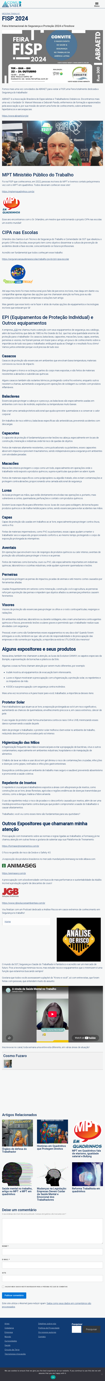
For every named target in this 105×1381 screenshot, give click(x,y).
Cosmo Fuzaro (15, 1056)
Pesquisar (77, 1324)
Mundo (8, 1337)
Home (8, 921)
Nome (5, 1246)
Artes (7, 1324)
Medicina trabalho (11, 14)
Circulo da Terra (12, 1350)
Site (4, 1273)
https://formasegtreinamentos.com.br (20, 846)
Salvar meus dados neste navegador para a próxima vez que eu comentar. (36, 1287)
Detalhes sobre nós (47, 1324)
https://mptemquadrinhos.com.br (18, 191)
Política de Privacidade (48, 1328)
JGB (15, 329)
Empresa (9, 1332)
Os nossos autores (47, 1332)
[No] (102, 1374)
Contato (42, 1337)
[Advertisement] (52, 1089)
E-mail (6, 1259)
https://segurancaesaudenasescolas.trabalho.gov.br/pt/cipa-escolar (35, 259)
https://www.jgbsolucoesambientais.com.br (23, 903)
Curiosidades (11, 1341)
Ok (53, 1377)
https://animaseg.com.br (14, 873)
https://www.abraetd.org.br (15, 115)
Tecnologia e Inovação (15, 1354)
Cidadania (9, 1328)
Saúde (7, 1345)
